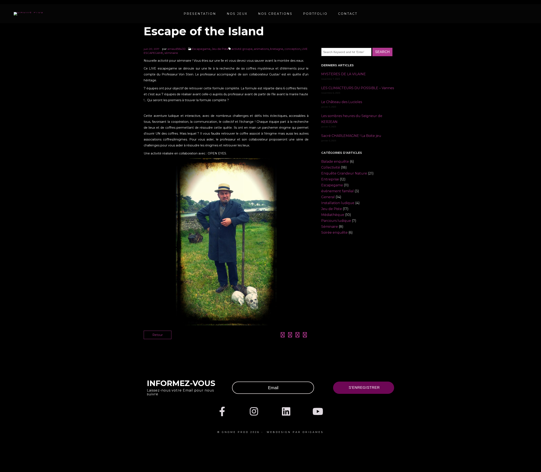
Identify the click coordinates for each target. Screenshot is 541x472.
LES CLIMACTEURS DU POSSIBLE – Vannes (357, 88)
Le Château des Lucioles (341, 102)
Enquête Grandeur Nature (344, 173)
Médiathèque (332, 215)
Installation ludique (337, 203)
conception (292, 48)
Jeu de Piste (220, 48)
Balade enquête (335, 162)
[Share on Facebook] (282, 336)
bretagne (276, 48)
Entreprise (330, 179)
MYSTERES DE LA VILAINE (343, 74)
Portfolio (315, 14)
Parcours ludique (336, 221)
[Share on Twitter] (290, 336)
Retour (157, 335)
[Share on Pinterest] (305, 336)
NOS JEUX (237, 14)
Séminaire (329, 227)
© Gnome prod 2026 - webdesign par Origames (270, 432)
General (328, 197)
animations (261, 48)
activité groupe (242, 48)
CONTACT (347, 14)
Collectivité (330, 167)
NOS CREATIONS (275, 14)
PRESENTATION (200, 14)
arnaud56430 (176, 48)
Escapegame (201, 48)
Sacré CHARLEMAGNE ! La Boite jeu (351, 136)
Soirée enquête (334, 233)
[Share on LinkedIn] (297, 336)
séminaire (171, 53)
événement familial (337, 191)
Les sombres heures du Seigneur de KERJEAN (351, 119)
